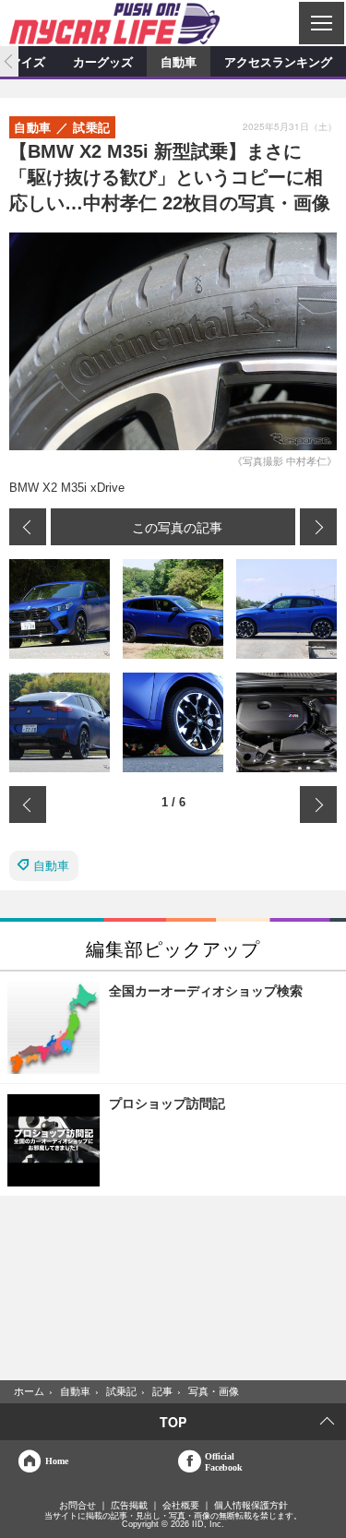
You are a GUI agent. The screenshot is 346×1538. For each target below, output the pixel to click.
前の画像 (27, 526)
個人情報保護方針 (251, 1505)
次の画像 (318, 526)
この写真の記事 (177, 526)
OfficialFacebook (224, 1461)
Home (56, 1460)
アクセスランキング (278, 61)
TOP (173, 1422)
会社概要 (180, 1505)
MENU (320, 23)
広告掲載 (129, 1505)
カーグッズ (103, 61)
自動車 (179, 61)
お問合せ (77, 1505)
